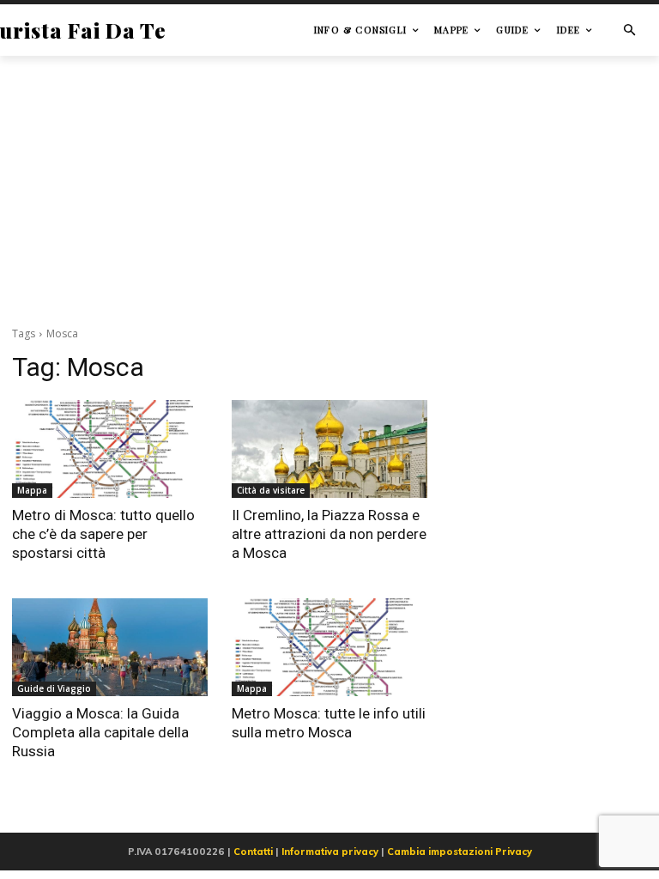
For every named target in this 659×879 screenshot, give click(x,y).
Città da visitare (271, 490)
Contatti (253, 852)
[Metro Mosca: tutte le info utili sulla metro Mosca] (329, 647)
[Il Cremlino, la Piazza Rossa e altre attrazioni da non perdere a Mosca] (329, 449)
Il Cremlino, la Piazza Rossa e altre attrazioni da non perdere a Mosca (329, 533)
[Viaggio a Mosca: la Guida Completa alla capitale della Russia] (110, 647)
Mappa (32, 490)
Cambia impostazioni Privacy (459, 852)
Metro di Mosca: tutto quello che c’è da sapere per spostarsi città (103, 533)
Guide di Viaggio (54, 688)
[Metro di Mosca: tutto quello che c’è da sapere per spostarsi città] (110, 449)
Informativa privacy (329, 852)
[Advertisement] (329, 188)
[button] (629, 30)
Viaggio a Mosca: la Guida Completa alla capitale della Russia (100, 732)
